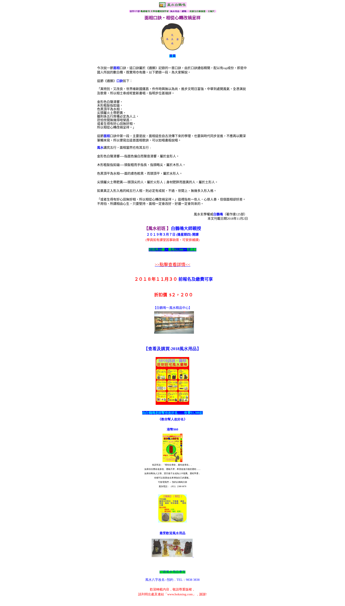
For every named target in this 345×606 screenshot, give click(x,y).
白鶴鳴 (218, 214)
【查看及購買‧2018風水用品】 (172, 348)
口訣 (119, 81)
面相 (116, 68)
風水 (100, 147)
